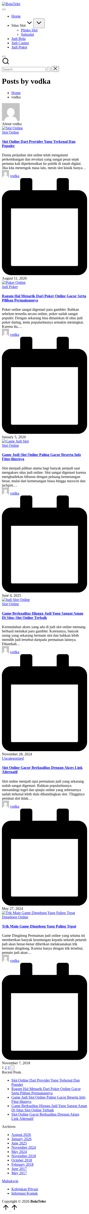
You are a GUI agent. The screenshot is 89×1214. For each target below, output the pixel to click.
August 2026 (21, 1135)
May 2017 (19, 1173)
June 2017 (19, 1169)
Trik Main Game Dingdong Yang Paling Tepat (39, 926)
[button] (49, 69)
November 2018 (23, 1156)
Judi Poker (10, 287)
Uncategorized (13, 758)
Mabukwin (10, 1181)
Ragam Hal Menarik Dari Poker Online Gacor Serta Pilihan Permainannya (46, 1091)
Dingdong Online (15, 917)
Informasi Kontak (24, 1193)
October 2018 (21, 1160)
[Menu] (4, 9)
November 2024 (23, 1147)
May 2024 (19, 1152)
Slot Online (10, 132)
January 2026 (21, 1139)
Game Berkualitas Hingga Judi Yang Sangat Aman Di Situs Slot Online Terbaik (42, 615)
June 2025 (19, 1143)
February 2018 (22, 1164)
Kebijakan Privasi (24, 1189)
